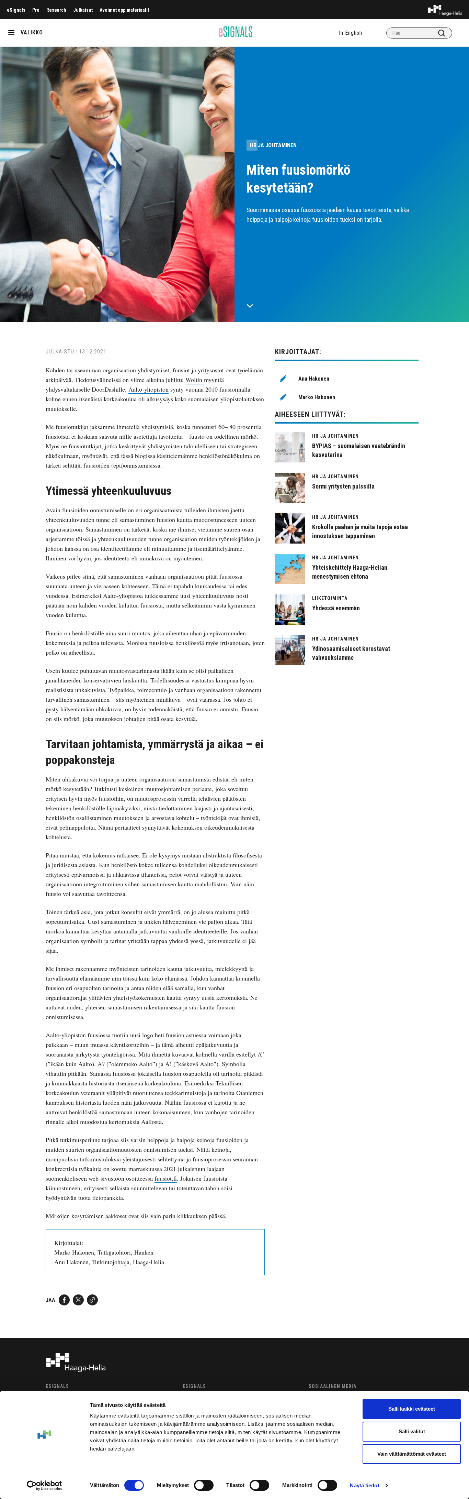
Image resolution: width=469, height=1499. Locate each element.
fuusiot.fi (166, 1178)
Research (56, 10)
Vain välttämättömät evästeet (411, 1454)
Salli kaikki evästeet (411, 1409)
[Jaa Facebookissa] (64, 1299)
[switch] (204, 1485)
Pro (35, 10)
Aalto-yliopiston (148, 389)
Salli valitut (412, 1431)
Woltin (194, 379)
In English (350, 33)
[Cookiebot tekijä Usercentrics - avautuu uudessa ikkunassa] (44, 1485)
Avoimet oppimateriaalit (124, 10)
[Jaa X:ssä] (78, 1299)
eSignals (16, 10)
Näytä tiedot (364, 1485)
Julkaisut (83, 10)
